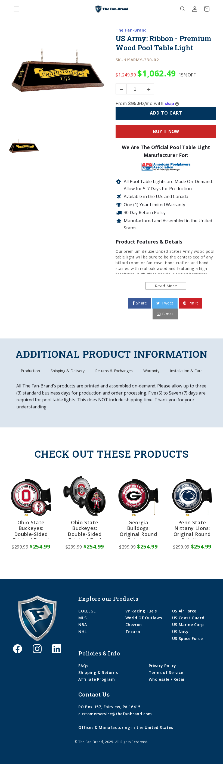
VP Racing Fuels (141, 611)
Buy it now (166, 131)
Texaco (132, 631)
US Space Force (187, 638)
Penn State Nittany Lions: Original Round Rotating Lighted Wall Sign (192, 529)
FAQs (83, 665)
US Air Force (184, 611)
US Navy (180, 631)
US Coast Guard (188, 617)
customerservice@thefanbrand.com (115, 713)
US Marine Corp (188, 624)
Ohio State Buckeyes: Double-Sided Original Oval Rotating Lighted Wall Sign (84, 529)
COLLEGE (87, 611)
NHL (82, 631)
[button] (16, 9)
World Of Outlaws (143, 617)
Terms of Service (166, 672)
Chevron (133, 624)
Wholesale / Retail (167, 679)
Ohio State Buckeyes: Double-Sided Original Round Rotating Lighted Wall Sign (30, 529)
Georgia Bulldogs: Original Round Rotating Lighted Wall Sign (138, 529)
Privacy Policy (162, 665)
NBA (82, 624)
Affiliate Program (96, 679)
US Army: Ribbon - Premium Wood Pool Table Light (163, 43)
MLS (82, 617)
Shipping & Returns (98, 672)
